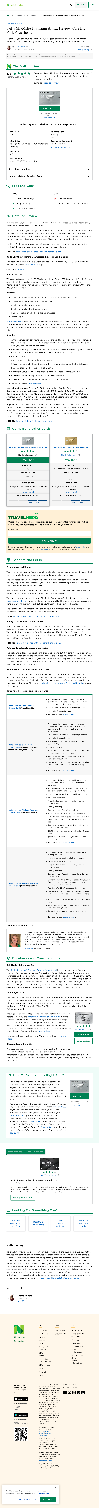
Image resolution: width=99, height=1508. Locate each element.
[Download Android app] (21, 1415)
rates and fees (31, 265)
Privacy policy (77, 1340)
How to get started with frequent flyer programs (38, 643)
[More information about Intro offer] (32, 489)
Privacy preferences (76, 1350)
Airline (21, 269)
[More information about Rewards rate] (31, 476)
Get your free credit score (60, 147)
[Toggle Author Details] (27, 46)
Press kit (42, 1372)
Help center (60, 1330)
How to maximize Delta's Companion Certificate (36, 616)
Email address (13, 529)
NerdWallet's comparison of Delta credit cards (61, 683)
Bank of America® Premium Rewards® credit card (34, 970)
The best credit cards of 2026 (15, 1223)
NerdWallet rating (82, 1029)
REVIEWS (33, 15)
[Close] (55, 1487)
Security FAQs (61, 1334)
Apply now (27, 460)
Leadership (43, 1334)
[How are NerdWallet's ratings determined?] (27, 77)
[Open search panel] (71, 5)
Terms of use (76, 1330)
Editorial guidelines (43, 1354)
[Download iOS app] (21, 1399)
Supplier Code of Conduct (77, 1335)
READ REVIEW (83, 1041)
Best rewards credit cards (60, 1223)
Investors (43, 1375)
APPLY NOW (83, 1034)
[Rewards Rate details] (57, 134)
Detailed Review (51, 83)
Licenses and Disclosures (46, 1434)
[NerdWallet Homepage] (8, 15)
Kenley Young (83, 50)
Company (43, 1330)
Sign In (81, 5)
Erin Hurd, (29, 948)
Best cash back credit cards (83, 1223)
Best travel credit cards (38, 1223)
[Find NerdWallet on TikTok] (83, 1392)
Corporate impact (43, 1342)
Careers (42, 1337)
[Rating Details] (90, 1029)
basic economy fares (16, 601)
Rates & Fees (48, 117)
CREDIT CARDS (20, 15)
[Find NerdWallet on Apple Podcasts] (78, 1392)
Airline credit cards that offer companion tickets (38, 252)
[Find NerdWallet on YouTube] (69, 1392)
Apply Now (51, 108)
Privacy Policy (44, 549)
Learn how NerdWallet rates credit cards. (60, 1278)
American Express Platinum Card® (44, 1017)
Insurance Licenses (45, 1460)
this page (14, 1133)
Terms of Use (80, 547)
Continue (47, 1499)
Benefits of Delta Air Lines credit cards (34, 421)
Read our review (22, 1198)
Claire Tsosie (20, 47)
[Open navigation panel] (3, 5)
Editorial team (45, 1365)
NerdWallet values (15, 321)
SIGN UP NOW (49, 541)
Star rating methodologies (45, 1360)
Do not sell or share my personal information (77, 1359)
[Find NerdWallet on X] (65, 1392)
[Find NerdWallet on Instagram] (74, 1392)
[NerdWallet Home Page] (15, 5)
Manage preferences (27, 1499)
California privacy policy (77, 1344)
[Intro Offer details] (17, 146)
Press (41, 1368)
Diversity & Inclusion (43, 1348)
